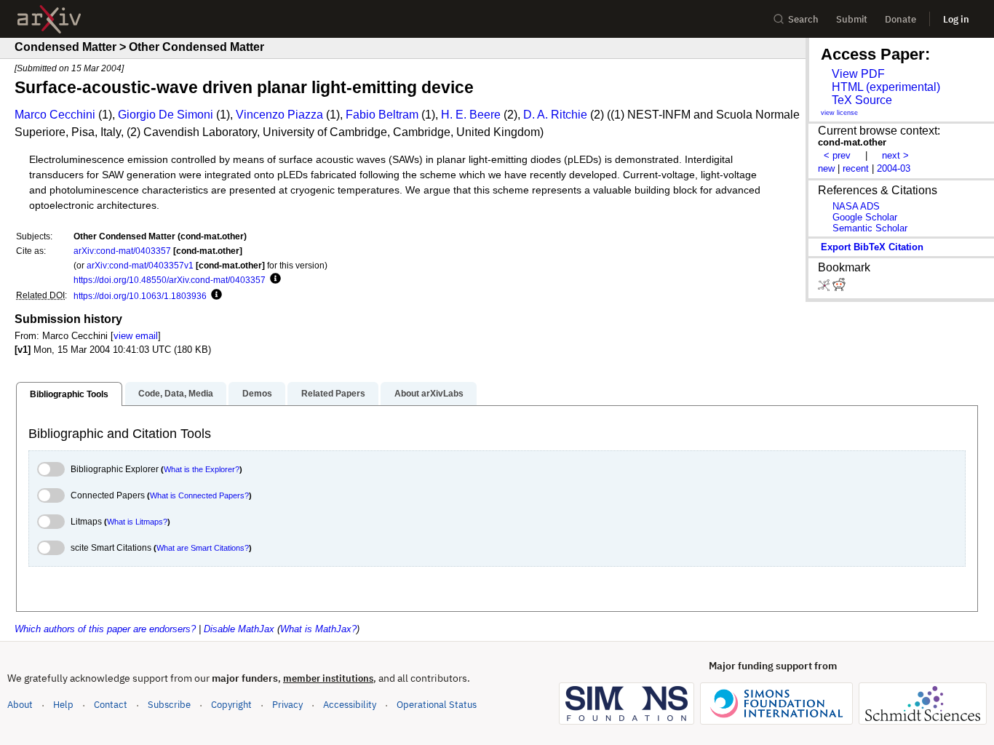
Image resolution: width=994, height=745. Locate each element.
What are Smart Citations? (202, 547)
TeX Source (862, 100)
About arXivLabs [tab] (429, 394)
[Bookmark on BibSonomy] (825, 287)
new (826, 168)
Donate (900, 19)
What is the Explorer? (201, 469)
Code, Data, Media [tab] (175, 394)
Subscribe (169, 704)
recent (856, 168)
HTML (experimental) (886, 87)
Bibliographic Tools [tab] (69, 394)
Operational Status (437, 704)
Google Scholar (864, 217)
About (20, 704)
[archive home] (49, 19)
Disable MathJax (239, 629)
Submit (851, 19)
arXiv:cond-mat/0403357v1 (140, 265)
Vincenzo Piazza (279, 114)
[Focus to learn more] (273, 279)
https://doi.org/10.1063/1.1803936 (140, 295)
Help (63, 704)
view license (839, 112)
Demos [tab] (257, 394)
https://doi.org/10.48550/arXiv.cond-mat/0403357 (169, 279)
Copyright (231, 704)
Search (803, 19)
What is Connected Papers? (199, 495)
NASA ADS (856, 206)
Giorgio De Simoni (165, 114)
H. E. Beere (471, 114)
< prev (837, 155)
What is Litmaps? (137, 521)
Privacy (287, 704)
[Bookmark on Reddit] (839, 287)
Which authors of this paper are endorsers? (105, 629)
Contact (110, 704)
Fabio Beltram (382, 114)
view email (136, 335)
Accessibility (349, 704)
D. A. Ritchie (555, 114)
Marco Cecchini (55, 114)
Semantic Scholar (869, 228)
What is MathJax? (318, 629)
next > (895, 155)
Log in (956, 19)
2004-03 (893, 168)
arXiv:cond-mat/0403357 (122, 250)
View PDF (858, 74)
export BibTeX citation (872, 247)
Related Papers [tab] (333, 394)
